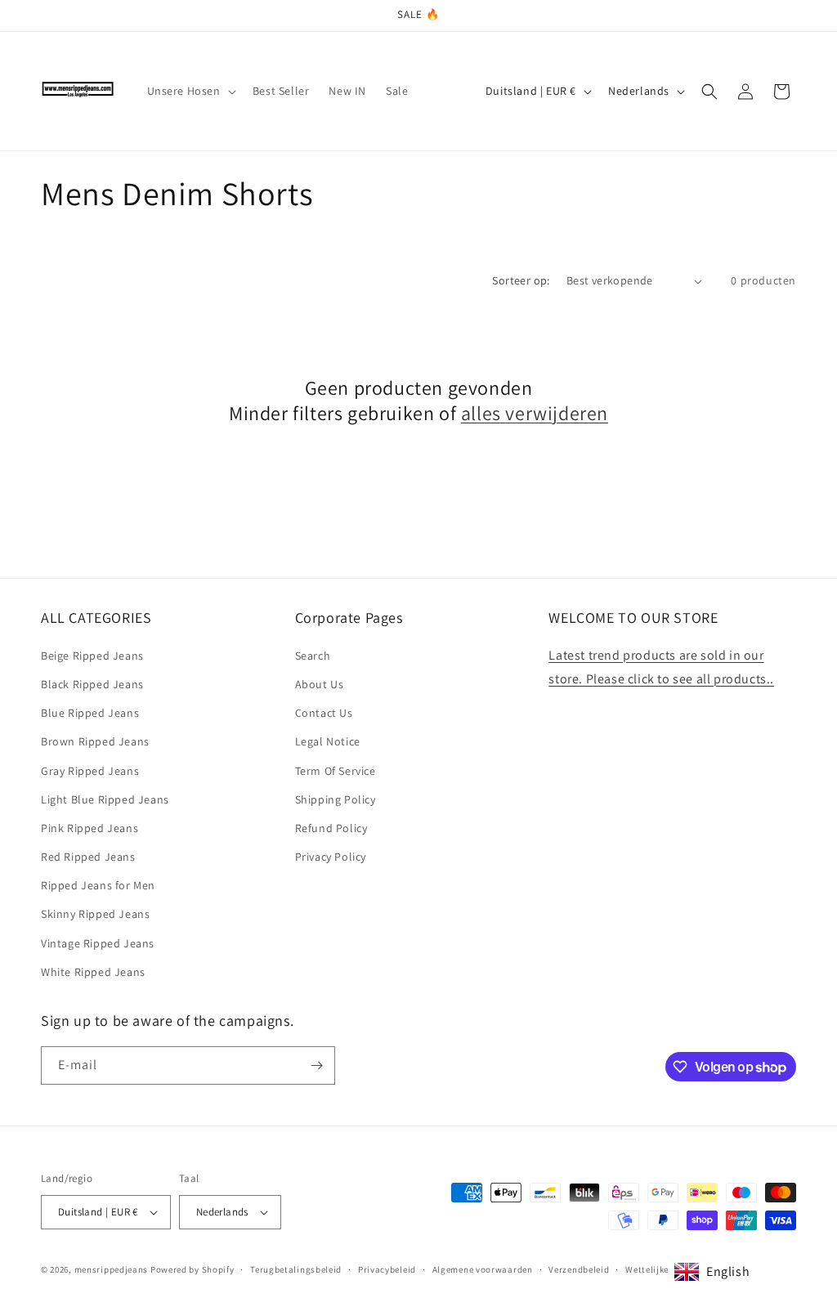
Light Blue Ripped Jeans (105, 799)
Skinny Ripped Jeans (95, 913)
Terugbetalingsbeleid (296, 1269)
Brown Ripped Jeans (95, 741)
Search (313, 655)
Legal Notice (327, 741)
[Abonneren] (316, 1065)
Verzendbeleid (578, 1269)
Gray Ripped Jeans (90, 770)
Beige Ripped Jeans (92, 655)
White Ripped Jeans (93, 972)
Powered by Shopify (192, 1269)
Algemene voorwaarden (482, 1269)
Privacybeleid (387, 1269)
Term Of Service (335, 770)
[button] (190, 91)
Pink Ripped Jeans (89, 828)
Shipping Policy (335, 799)
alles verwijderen (534, 413)
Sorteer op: (520, 280)
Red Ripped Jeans (88, 856)
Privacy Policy (330, 856)
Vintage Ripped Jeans (97, 943)
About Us (319, 684)
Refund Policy (331, 828)
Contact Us (324, 712)
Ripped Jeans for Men (98, 885)
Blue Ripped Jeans (90, 712)
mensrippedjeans (111, 1269)
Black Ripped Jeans (92, 684)
